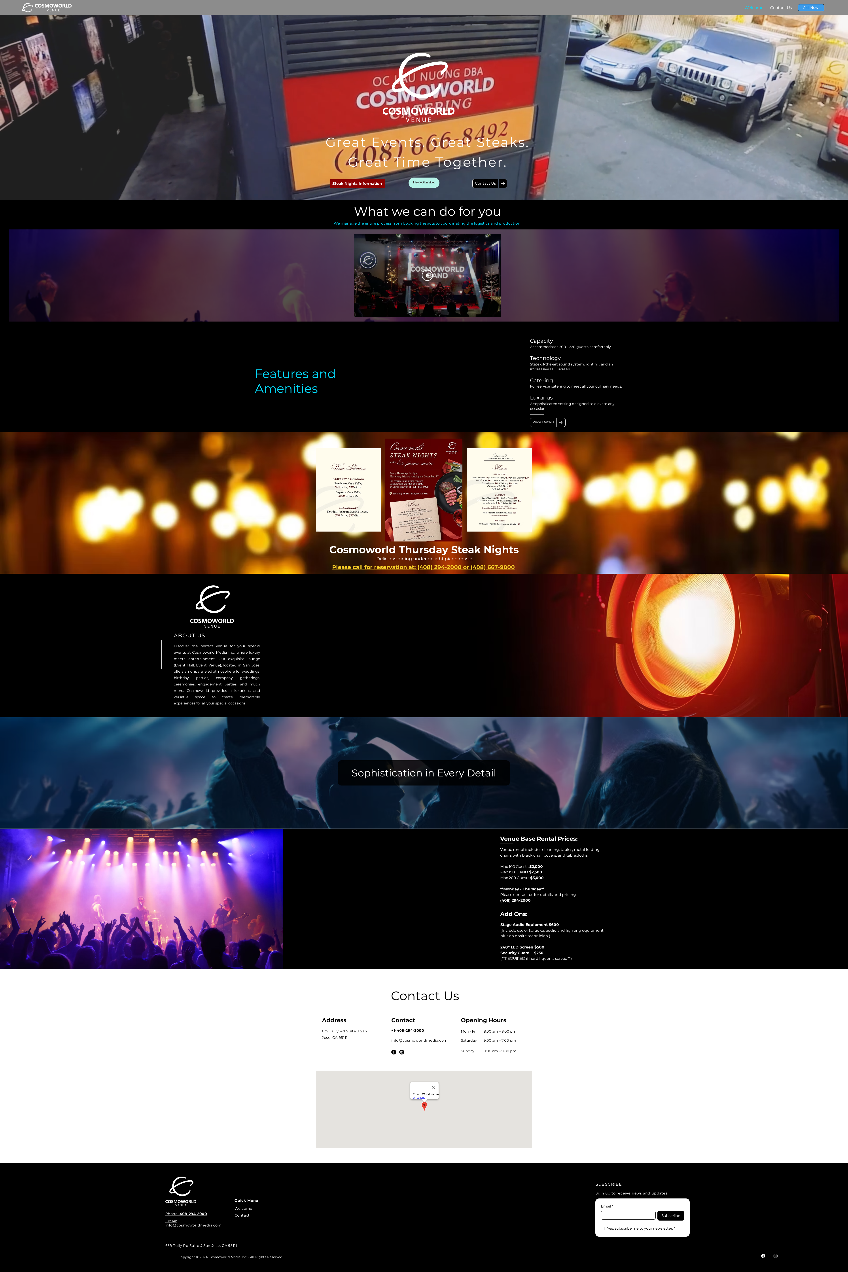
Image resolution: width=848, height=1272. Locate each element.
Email (607, 1206)
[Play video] (427, 275)
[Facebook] (393, 1052)
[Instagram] (401, 1052)
